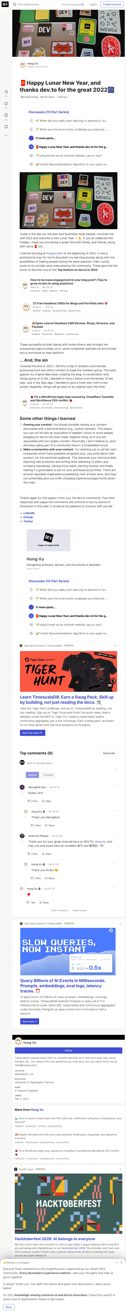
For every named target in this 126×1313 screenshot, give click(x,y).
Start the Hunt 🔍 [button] (32, 732)
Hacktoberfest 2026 (73, 1248)
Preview (48, 774)
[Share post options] (6, 135)
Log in (93, 4)
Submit (32, 774)
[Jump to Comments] (6, 104)
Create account (112, 4)
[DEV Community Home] (5, 4)
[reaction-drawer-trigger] (6, 93)
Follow (68, 1050)
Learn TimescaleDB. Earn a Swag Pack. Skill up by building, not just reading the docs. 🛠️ (67, 700)
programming (29, 96)
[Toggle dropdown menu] (115, 645)
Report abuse (79, 910)
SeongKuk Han (37, 787)
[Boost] (6, 127)
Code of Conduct (59, 910)
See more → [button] (30, 1021)
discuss (62, 96)
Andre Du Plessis (38, 835)
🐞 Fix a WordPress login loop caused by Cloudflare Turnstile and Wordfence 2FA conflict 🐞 (66, 1154)
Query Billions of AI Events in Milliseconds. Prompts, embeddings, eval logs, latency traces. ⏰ (63, 986)
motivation (48, 96)
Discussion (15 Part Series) (49, 112)
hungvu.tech (54, 253)
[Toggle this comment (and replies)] (22, 792)
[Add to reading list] (6, 116)
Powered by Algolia (71, 4)
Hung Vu (33, 63)
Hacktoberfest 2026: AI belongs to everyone (55, 1239)
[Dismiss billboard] (121, 1262)
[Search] (15, 4)
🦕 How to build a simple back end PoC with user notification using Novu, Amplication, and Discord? (67, 1122)
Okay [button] (9, 1307)
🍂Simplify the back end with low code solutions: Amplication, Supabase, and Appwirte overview (65, 1138)
